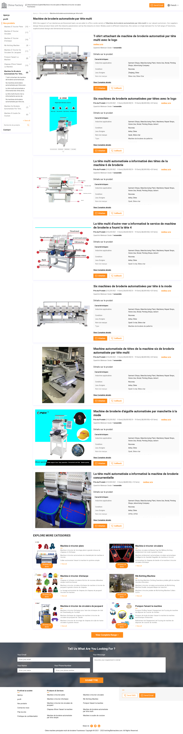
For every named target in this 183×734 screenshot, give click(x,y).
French (173, 5)
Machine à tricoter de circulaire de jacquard (16, 51)
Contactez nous (23, 708)
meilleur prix (98, 44)
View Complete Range (106, 635)
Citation (101, 88)
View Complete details (102, 82)
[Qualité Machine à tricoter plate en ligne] (46, 553)
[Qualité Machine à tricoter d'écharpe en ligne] (46, 583)
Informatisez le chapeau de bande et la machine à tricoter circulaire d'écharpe (155, 561)
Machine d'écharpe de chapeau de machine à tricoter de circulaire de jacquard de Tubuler (79, 616)
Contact (7, 130)
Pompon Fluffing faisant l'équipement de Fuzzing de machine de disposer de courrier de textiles (156, 611)
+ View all (26, 121)
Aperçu (6, 15)
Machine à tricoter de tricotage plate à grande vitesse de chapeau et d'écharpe (80, 551)
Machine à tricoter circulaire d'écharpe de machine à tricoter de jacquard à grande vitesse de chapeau (82, 586)
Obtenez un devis (46, 565)
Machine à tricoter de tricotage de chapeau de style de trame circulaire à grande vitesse (81, 621)
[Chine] (12, 5)
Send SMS (131, 695)
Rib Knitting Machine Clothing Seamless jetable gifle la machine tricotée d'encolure (157, 581)
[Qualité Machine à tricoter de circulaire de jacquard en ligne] (46, 613)
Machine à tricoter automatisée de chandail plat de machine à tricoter (82, 556)
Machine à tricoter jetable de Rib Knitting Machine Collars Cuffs (155, 591)
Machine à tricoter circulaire (71, 5)
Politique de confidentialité (27, 716)
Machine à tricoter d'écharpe (16, 39)
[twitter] (95, 726)
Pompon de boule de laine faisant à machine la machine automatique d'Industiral (154, 616)
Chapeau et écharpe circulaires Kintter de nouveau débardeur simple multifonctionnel (81, 581)
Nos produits (9, 23)
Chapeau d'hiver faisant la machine (16, 65)
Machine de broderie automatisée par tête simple (16, 107)
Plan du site (21, 712)
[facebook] (91, 726)
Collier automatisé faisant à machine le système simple (80, 560)
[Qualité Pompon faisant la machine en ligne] (121, 613)
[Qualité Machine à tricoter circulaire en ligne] (121, 553)
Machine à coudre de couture (16, 114)
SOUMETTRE (91, 680)
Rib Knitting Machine (16, 45)
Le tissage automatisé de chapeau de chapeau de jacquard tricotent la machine (81, 591)
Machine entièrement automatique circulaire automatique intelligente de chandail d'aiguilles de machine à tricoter (155, 556)
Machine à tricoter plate (51, 5)
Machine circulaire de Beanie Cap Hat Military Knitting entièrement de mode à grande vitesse (153, 551)
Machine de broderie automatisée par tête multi (16, 72)
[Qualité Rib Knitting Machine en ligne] (121, 583)
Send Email (158, 5)
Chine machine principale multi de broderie (60, 731)
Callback (118, 88)
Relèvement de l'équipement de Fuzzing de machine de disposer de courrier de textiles (154, 621)
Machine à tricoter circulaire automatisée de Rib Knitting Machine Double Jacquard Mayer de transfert (155, 586)
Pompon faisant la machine (16, 58)
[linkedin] (99, 726)
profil (5, 19)
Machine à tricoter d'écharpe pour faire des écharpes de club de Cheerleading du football (81, 611)
